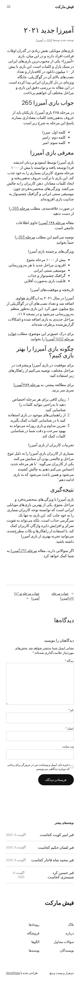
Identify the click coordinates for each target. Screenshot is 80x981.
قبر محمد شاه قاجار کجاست (52, 860)
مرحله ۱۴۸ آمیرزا (52, 222)
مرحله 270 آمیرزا (24, 550)
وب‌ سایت (68, 746)
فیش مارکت (64, 6)
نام (71, 710)
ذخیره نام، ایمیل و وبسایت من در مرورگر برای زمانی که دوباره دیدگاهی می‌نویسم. (38, 767)
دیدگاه (69, 661)
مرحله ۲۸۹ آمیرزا (27, 384)
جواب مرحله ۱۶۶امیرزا (63, 595)
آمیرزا (39, 40)
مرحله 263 (26, 237)
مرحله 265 (20, 208)
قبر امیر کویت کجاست (57, 835)
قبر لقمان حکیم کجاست (56, 847)
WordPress (13, 973)
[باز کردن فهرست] (8, 6)
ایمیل (70, 728)
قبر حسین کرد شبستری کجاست (61, 875)
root (49, 40)
